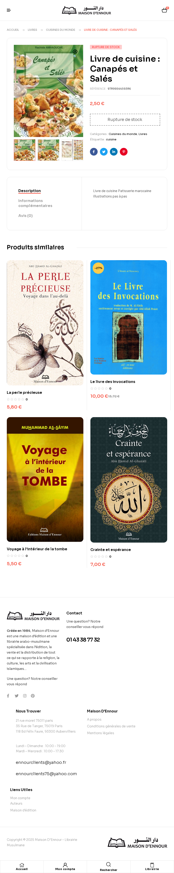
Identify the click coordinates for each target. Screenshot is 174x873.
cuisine (111, 139)
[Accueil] (21, 865)
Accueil (13, 29)
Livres (32, 29)
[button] (75, 54)
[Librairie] (152, 865)
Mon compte (65, 869)
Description (29, 190)
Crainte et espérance (110, 549)
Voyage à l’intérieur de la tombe (37, 549)
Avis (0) (25, 215)
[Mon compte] (65, 865)
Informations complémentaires (35, 203)
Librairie (152, 869)
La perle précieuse (24, 392)
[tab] (44, 191)
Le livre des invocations (112, 381)
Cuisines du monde (60, 29)
